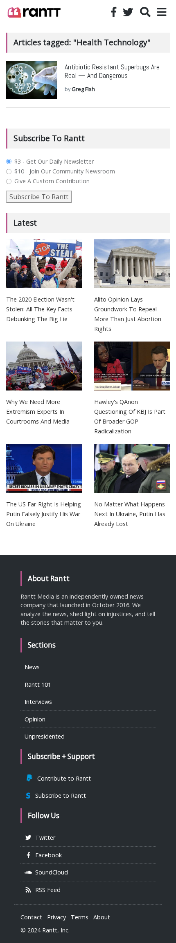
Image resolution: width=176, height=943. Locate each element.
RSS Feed (46, 890)
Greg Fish (83, 89)
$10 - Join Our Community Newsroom (64, 171)
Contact (31, 917)
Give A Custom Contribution (52, 181)
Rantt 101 (38, 684)
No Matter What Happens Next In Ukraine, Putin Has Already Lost (129, 514)
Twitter (43, 837)
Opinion (35, 719)
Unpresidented (45, 736)
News (32, 667)
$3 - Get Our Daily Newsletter (54, 161)
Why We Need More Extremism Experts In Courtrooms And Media (38, 411)
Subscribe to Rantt (59, 795)
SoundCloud (50, 872)
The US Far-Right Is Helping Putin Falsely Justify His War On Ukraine (43, 514)
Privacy (56, 917)
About (101, 917)
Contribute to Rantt (62, 778)
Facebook (47, 855)
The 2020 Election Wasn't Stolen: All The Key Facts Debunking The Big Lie (40, 309)
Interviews (38, 702)
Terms (79, 917)
